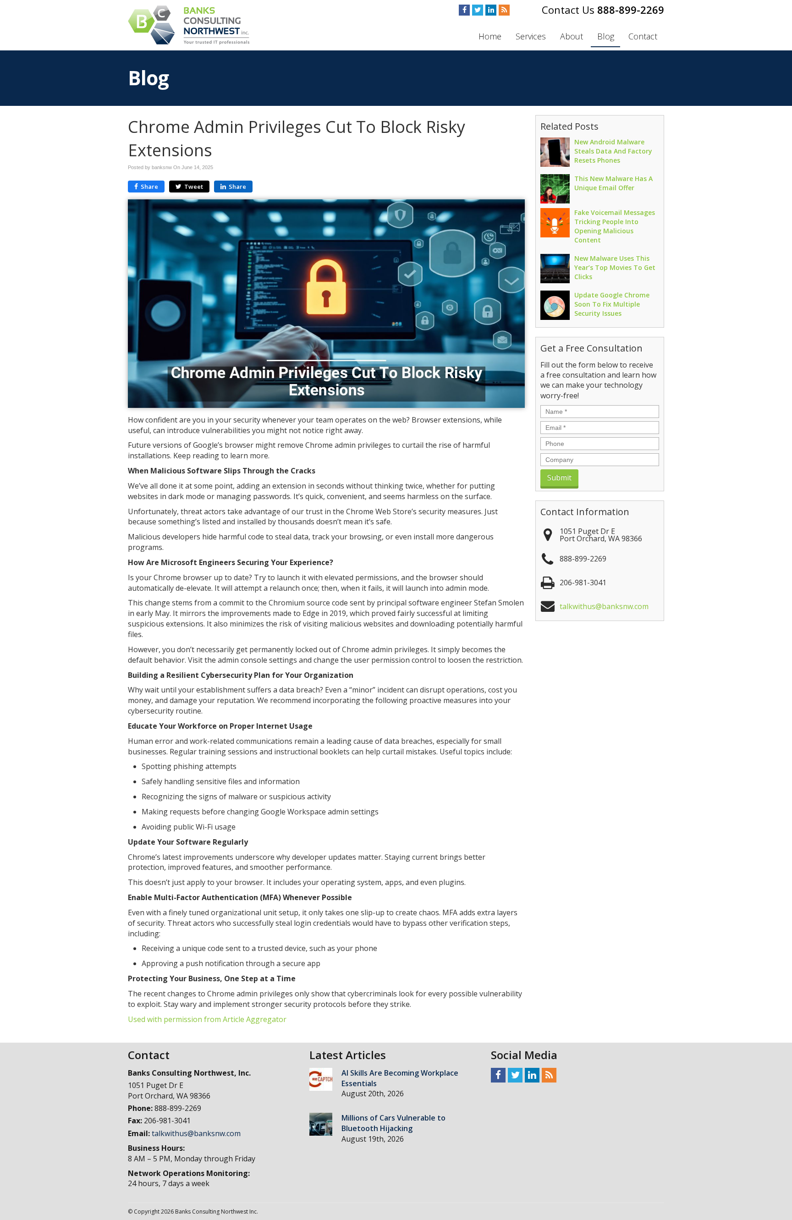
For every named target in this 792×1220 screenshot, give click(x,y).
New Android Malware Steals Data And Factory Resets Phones (613, 151)
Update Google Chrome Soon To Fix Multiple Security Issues (611, 304)
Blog (605, 36)
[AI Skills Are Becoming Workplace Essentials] (320, 1079)
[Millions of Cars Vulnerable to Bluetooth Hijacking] (320, 1124)
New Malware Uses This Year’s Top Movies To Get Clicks (614, 267)
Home (489, 36)
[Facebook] (464, 10)
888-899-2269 (630, 9)
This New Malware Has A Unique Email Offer (613, 183)
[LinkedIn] (490, 10)
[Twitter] (477, 10)
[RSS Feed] (504, 10)
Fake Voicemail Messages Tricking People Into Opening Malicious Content (614, 226)
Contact (642, 36)
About (571, 36)
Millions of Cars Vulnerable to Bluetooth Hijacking (393, 1123)
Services (531, 36)
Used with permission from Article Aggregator (207, 1019)
